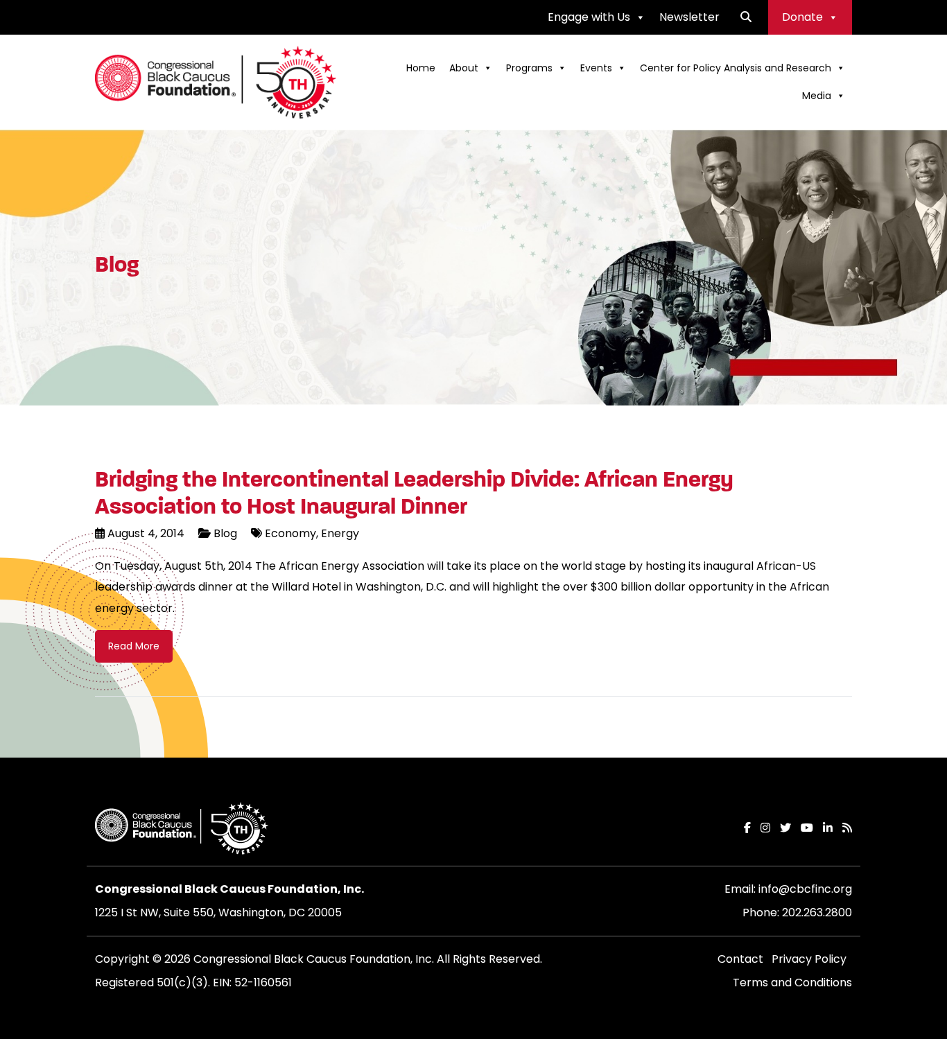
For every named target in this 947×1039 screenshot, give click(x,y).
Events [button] (596, 68)
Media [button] (816, 96)
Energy (338, 533)
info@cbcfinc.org (805, 889)
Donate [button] (802, 17)
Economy (290, 533)
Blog (225, 533)
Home (420, 68)
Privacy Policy (809, 959)
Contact (740, 959)
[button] (745, 17)
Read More (133, 646)
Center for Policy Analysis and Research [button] (735, 68)
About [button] (463, 68)
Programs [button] (529, 68)
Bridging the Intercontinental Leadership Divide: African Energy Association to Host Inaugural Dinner (414, 493)
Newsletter (689, 17)
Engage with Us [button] (589, 17)
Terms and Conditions (792, 982)
